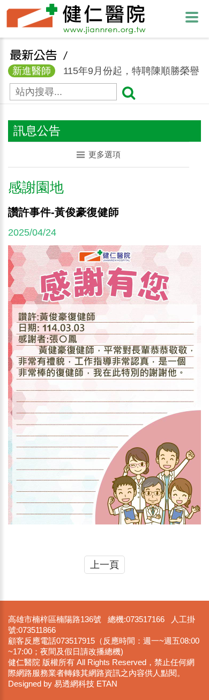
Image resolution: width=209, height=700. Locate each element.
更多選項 (104, 154)
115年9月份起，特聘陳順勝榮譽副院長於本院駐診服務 (103, 71)
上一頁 (104, 564)
